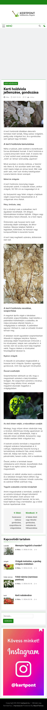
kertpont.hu (25, 703)
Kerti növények (10, 83)
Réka (7, 97)
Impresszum (18, 706)
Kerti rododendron (23, 595)
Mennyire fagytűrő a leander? (28, 545)
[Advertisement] (23, 53)
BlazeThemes (38, 706)
